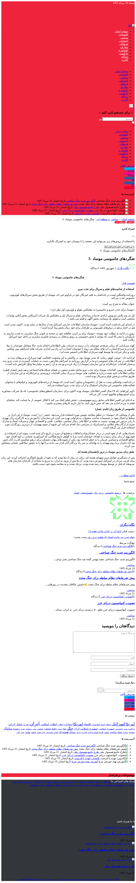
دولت (34, 729)
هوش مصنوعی (52, 732)
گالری (124, 59)
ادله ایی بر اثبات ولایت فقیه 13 (104, 531)
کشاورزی (129, 784)
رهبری (23, 729)
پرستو (118, 492)
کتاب (18, 732)
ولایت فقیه (41, 732)
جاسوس (109, 492)
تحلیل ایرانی (121, 131)
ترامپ (131, 728)
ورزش (63, 781)
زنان (95, 492)
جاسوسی (119, 729)
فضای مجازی (93, 732)
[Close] (133, 236)
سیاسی (124, 37)
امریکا (78, 724)
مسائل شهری (51, 781)
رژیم (101, 492)
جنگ (70, 728)
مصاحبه (81, 781)
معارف (124, 47)
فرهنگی (123, 44)
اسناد (103, 724)
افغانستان (96, 724)
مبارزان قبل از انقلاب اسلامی (60, 784)
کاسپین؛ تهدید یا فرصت (87, 213)
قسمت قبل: (128, 283)
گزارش (72, 781)
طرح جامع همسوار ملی (86, 207)
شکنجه (113, 732)
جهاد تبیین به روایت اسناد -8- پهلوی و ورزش (111, 537)
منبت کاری (83, 784)
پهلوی (28, 732)
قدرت (84, 732)
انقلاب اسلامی (48, 724)
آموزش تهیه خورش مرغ (85, 761)
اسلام (108, 724)
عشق (106, 732)
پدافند (33, 732)
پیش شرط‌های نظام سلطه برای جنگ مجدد (55, 204)
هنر (19, 781)
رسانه (29, 729)
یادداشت (90, 781)
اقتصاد (87, 724)
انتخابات (68, 724)
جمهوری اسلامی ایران (86, 728)
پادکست (123, 53)
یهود (98, 781)
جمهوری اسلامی (107, 729)
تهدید (126, 729)
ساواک (8, 728)
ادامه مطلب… (127, 475)
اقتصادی (123, 34)
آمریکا (130, 724)
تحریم (26, 724)
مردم (78, 732)
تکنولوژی (123, 50)
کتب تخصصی (36, 784)
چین (22, 732)
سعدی (132, 732)
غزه (101, 732)
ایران (35, 723)
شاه (119, 732)
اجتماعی (123, 40)
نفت (14, 781)
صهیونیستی (86, 492)
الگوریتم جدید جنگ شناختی (81, 200)
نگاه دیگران (123, 268)
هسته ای (63, 732)
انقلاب (61, 724)
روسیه (16, 728)
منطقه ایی (102, 219)
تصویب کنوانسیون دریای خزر (77, 210)
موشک (72, 732)
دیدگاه (124, 56)
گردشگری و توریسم (33, 781)
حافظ (54, 729)
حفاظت (47, 729)
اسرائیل (118, 723)
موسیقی (118, 784)
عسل (77, 492)
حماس (40, 728)
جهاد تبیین (62, 729)
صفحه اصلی (121, 31)
